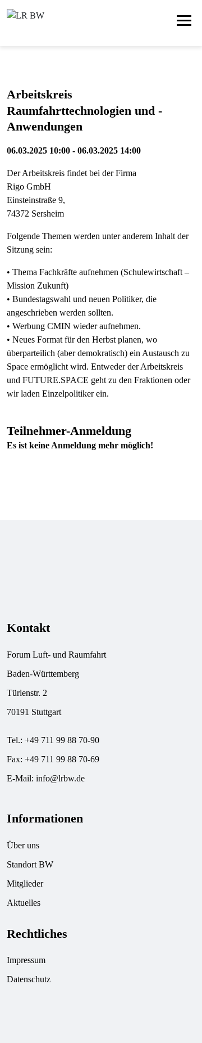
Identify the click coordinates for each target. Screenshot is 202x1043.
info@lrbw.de (60, 778)
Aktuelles (23, 902)
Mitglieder (25, 883)
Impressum (26, 960)
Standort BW (30, 864)
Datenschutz (28, 979)
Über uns (23, 845)
